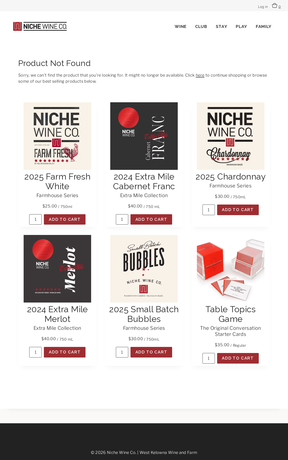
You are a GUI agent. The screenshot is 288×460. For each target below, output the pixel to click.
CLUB (201, 26)
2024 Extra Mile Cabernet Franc (144, 181)
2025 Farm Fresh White (57, 181)
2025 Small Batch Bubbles (144, 314)
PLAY (241, 26)
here (200, 75)
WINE (181, 26)
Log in (263, 7)
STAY (221, 26)
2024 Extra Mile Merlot (57, 314)
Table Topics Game (230, 314)
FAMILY (264, 26)
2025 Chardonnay (231, 176)
